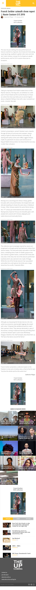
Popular (8, 518)
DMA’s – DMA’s (16, 546)
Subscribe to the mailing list (9, 579)
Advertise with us (6, 577)
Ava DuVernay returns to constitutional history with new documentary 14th (21, 532)
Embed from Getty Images (7, 63)
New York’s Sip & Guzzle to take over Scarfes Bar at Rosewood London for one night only (21, 525)
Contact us (4, 572)
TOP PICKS (28, 518)
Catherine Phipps (8, 17)
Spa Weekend (16, 538)
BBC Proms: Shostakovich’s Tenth (21, 553)
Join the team (5, 574)
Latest (18, 518)
